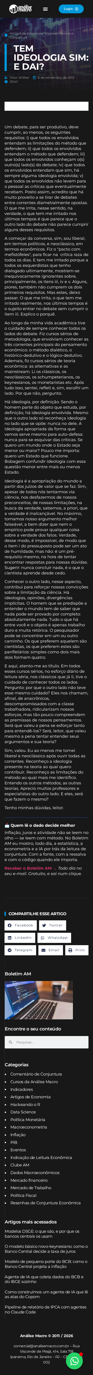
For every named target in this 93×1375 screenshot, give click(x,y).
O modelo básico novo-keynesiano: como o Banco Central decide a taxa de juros (46, 1249)
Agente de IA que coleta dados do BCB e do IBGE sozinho (44, 1279)
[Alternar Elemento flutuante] (74, 1360)
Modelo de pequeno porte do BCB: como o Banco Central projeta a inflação (46, 1264)
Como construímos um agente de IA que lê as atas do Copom (46, 1294)
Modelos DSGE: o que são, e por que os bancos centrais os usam (42, 1234)
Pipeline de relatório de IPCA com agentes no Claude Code (45, 1310)
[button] (45, 9)
